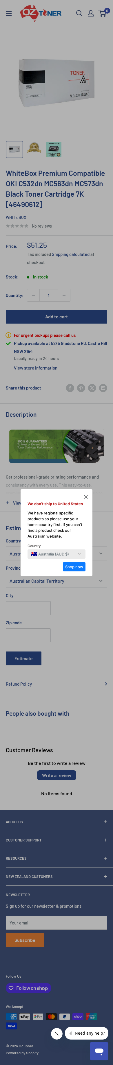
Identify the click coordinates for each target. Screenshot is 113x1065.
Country (34, 546)
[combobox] (50, 554)
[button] (86, 498)
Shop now (74, 566)
